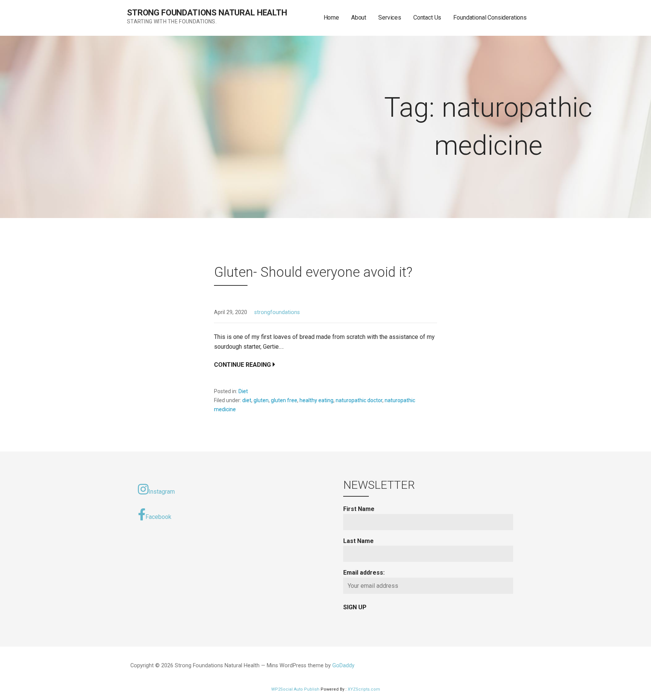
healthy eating (316, 400)
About (358, 17)
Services (389, 17)
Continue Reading (242, 364)
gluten (261, 400)
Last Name (358, 541)
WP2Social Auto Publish (295, 689)
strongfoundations (277, 312)
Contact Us (427, 17)
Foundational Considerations (490, 17)
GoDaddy (343, 665)
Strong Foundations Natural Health (207, 12)
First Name (358, 508)
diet (246, 400)
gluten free (284, 400)
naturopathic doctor (359, 400)
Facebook (158, 516)
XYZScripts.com (364, 689)
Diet (243, 391)
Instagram (161, 491)
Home (331, 17)
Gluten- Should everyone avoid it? (313, 272)
